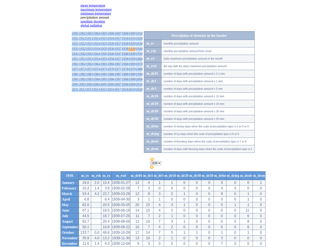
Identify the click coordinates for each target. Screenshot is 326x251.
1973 (89, 69)
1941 (75, 54)
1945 (103, 54)
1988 (125, 74)
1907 (118, 33)
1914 (96, 38)
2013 (89, 89)
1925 (103, 43)
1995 (103, 79)
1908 (125, 33)
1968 (125, 64)
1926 (110, 43)
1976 (110, 69)
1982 (82, 74)
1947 (118, 54)
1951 (75, 59)
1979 (132, 69)
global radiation (91, 25)
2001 (75, 84)
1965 (103, 64)
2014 (96, 89)
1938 (125, 49)
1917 (118, 38)
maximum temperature (96, 9)
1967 (118, 64)
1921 (75, 43)
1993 (89, 79)
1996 (110, 79)
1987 (118, 74)
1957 (118, 59)
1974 (96, 69)
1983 (89, 74)
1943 (89, 54)
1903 (89, 33)
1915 (103, 38)
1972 (82, 69)
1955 (103, 59)
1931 (75, 49)
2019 (132, 89)
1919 (132, 38)
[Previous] (152, 160)
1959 (132, 59)
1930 (139, 43)
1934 (96, 49)
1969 (132, 64)
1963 (89, 64)
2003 (89, 84)
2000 (139, 79)
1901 (75, 33)
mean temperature (93, 5)
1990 (139, 74)
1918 (125, 38)
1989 (132, 74)
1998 (125, 79)
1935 (103, 49)
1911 (75, 38)
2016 (110, 89)
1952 (82, 59)
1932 (82, 49)
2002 (82, 84)
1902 (82, 33)
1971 (75, 69)
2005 (103, 84)
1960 (139, 59)
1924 (96, 43)
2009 (132, 84)
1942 (82, 54)
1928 (125, 43)
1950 (139, 54)
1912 (82, 38)
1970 (139, 64)
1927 (118, 43)
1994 (96, 79)
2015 (103, 89)
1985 (103, 74)
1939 (132, 49)
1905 (103, 33)
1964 (96, 64)
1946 (110, 54)
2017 (118, 89)
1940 (139, 49)
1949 (132, 54)
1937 (118, 49)
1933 (89, 49)
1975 (103, 69)
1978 (125, 69)
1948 (125, 54)
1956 (110, 59)
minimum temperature (96, 13)
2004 (96, 84)
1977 (118, 69)
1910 (139, 33)
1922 (82, 43)
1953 (89, 59)
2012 (82, 89)
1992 (82, 79)
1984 (96, 74)
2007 (118, 84)
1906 (110, 33)
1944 (96, 54)
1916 (110, 38)
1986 (110, 74)
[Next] (152, 168)
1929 (132, 43)
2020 (139, 89)
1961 (75, 64)
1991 (75, 79)
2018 (125, 89)
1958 (125, 59)
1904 (96, 33)
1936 (110, 49)
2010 (139, 84)
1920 (139, 38)
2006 (110, 84)
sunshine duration (93, 21)
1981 (75, 74)
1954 (96, 59)
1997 (118, 79)
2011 (75, 89)
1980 (139, 69)
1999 (132, 79)
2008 (125, 84)
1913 (89, 38)
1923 (89, 43)
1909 (132, 33)
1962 (82, 64)
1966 (110, 64)
